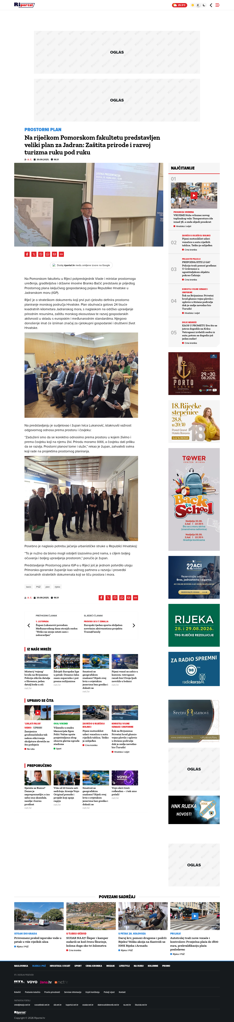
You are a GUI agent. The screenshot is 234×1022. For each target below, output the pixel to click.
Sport (58, 748)
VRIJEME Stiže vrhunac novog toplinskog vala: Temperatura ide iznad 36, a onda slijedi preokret (193, 218)
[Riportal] (24, 5)
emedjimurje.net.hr (22, 1004)
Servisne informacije (72, 992)
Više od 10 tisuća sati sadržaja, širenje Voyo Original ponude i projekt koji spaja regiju (66, 794)
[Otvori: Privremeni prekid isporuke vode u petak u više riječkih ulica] (39, 916)
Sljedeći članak (133, 625)
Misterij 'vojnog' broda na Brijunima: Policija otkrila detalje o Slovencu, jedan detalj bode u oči (37, 678)
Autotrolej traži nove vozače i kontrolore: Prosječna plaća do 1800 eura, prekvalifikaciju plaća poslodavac (194, 943)
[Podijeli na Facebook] (27, 254)
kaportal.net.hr (72, 1004)
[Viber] (40, 254)
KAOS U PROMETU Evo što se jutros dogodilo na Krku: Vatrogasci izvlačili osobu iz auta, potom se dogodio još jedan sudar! (199, 332)
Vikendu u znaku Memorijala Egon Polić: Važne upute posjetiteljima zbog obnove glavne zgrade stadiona (66, 736)
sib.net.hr (57, 1004)
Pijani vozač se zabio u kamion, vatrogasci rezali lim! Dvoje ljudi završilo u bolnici (125, 676)
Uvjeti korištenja (92, 992)
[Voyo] (32, 982)
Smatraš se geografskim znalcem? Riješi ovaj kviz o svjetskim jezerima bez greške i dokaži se (95, 679)
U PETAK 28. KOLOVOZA (132, 934)
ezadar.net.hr (87, 1004)
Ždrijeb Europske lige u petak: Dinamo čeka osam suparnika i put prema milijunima (66, 676)
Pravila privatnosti (52, 992)
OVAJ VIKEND (61, 723)
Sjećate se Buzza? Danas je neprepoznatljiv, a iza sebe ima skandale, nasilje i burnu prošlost (37, 796)
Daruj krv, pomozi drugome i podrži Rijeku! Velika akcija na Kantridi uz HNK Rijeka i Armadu (142, 942)
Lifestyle (124, 966)
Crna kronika (91, 745)
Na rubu (31, 749)
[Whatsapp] (47, 254)
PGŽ (38, 586)
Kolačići (17, 992)
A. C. (29, 159)
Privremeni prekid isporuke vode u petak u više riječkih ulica (37, 940)
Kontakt (122, 992)
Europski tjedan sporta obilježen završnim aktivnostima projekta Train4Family (103, 628)
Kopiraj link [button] (61, 254)
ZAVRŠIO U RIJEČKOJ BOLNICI (94, 725)
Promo (166, 966)
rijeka (57, 586)
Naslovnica (21, 966)
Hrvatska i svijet (121, 752)
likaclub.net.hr (141, 1004)
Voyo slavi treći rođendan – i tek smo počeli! (124, 791)
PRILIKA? (175, 934)
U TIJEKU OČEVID (76, 934)
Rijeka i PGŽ (23, 946)
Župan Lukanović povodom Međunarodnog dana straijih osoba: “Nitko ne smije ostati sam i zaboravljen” (57, 630)
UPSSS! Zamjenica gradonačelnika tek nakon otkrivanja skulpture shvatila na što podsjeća (37, 736)
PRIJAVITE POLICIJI (191, 259)
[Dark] (204, 5)
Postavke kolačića (32, 992)
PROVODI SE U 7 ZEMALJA (96, 621)
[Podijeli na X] (33, 254)
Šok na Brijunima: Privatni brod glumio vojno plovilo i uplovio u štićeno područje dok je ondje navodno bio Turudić (124, 739)
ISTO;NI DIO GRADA (25, 934)
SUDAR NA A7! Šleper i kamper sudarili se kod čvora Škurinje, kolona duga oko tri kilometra (87, 942)
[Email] (54, 254)
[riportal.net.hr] (20, 1012)
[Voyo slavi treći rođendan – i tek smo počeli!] (125, 777)
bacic (28, 586)
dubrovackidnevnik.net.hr (108, 1004)
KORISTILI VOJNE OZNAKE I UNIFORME (122, 725)
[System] (198, 5)
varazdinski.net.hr (42, 1004)
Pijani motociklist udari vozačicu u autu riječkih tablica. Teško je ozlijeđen (96, 735)
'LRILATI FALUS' (32, 723)
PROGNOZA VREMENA (184, 212)
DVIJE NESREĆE (189, 322)
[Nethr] (61, 982)
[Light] (192, 5)
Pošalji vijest (109, 992)
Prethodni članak (29, 625)
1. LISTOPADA (42, 621)
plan (48, 586)
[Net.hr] (19, 982)
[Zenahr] (46, 982)
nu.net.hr (127, 1004)
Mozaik (110, 966)
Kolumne (153, 966)
